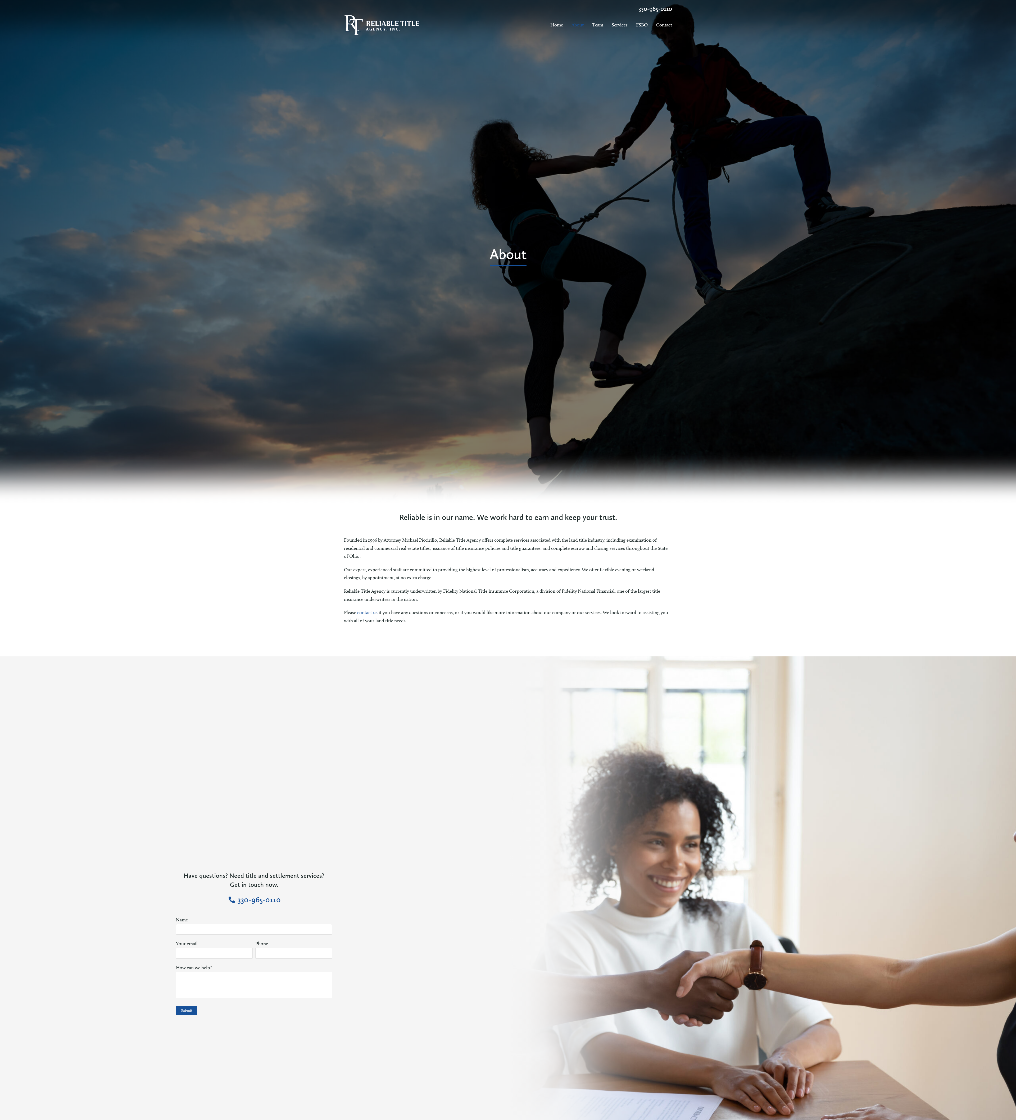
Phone (261, 944)
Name (182, 920)
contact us (367, 612)
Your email (187, 944)
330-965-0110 (655, 8)
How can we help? (194, 968)
